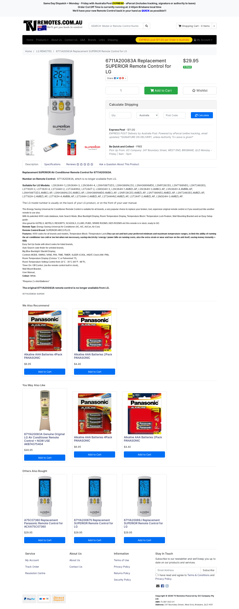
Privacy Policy (122, 566)
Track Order (32, 566)
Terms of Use (121, 560)
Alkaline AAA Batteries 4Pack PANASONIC (43, 356)
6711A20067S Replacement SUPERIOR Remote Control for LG (93, 523)
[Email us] (158, 586)
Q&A (82, 39)
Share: (110, 78)
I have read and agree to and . (185, 577)
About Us (56, 39)
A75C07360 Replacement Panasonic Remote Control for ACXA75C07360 (43, 523)
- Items (196, 25)
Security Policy (122, 579)
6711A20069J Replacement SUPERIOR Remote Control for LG (143, 523)
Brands (92, 39)
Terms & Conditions (198, 575)
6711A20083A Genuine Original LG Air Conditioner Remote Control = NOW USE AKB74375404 (44, 439)
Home (30, 39)
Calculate (203, 115)
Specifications (52, 164)
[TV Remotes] (53, 25)
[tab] (31, 164)
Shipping (113, 39)
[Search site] (146, 26)
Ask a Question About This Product (119, 164)
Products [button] (41, 39)
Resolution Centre (35, 573)
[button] (203, 40)
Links (102, 39)
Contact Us (71, 39)
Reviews (71, 164)
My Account (32, 560)
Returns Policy (122, 573)
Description (31, 164)
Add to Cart (163, 90)
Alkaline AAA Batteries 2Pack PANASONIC (93, 356)
